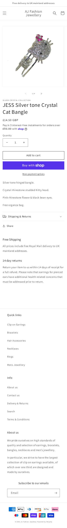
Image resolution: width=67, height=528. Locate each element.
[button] (4, 13)
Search (11, 411)
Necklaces (13, 348)
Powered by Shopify (44, 522)
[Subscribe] (56, 493)
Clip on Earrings (16, 324)
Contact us (13, 395)
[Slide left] (26, 94)
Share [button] (10, 226)
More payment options (33, 174)
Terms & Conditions (18, 419)
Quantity (7, 135)
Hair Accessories (16, 340)
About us (12, 387)
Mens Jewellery (16, 364)
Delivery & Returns (17, 403)
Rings (10, 356)
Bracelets (12, 332)
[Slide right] (41, 94)
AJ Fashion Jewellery (28, 522)
